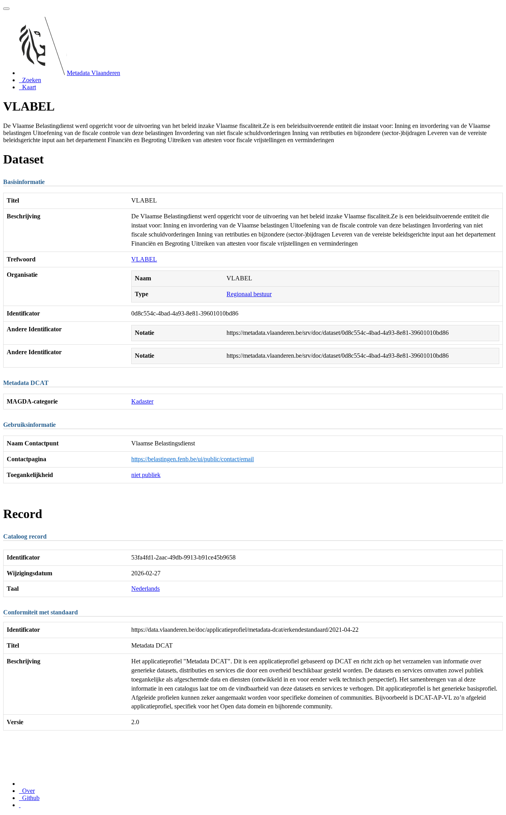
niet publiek (145, 474)
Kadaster (142, 401)
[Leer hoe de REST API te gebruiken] (20, 805)
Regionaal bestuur (249, 294)
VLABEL (144, 259)
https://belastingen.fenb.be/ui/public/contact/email (192, 459)
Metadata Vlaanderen (93, 72)
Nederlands (145, 588)
